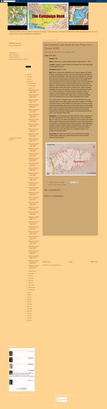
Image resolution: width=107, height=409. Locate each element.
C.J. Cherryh (16, 381)
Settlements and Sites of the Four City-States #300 (33, 111)
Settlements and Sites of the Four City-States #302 (33, 96)
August (30, 273)
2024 (28, 79)
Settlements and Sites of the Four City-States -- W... (33, 101)
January (31, 289)
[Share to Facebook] (76, 182)
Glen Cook (16, 371)
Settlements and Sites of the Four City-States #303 (33, 91)
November (31, 85)
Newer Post (46, 262)
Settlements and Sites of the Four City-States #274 (33, 252)
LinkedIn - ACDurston (14, 57)
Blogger (61, 405)
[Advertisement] (70, 248)
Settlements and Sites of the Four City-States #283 (33, 203)
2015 (28, 308)
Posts (58, 398)
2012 (28, 315)
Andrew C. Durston (16, 43)
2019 (28, 299)
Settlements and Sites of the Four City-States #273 (33, 262)
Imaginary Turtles (61, 184)
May (30, 280)
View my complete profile (15, 45)
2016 (28, 306)
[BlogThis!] (72, 182)
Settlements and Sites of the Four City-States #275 (33, 247)
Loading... (11, 397)
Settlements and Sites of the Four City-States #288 (33, 174)
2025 (28, 76)
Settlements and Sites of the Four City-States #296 (33, 130)
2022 (28, 292)
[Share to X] (74, 182)
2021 (28, 294)
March (30, 285)
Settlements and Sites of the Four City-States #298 (33, 120)
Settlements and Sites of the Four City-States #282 (33, 208)
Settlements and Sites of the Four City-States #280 (33, 223)
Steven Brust (16, 353)
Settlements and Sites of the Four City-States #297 (33, 125)
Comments (59, 400)
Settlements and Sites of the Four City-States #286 (33, 189)
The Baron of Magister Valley (20, 351)
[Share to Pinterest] (77, 182)
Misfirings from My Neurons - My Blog (18, 59)
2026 (28, 74)
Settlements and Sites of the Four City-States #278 (33, 233)
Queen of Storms (17, 358)
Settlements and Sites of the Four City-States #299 (33, 116)
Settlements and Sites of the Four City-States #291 (33, 159)
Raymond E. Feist (17, 359)
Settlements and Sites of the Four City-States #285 (33, 194)
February (31, 287)
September (31, 271)
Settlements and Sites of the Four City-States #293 (33, 150)
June (30, 278)
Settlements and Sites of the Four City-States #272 (33, 267)
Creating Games (13, 52)
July (30, 275)
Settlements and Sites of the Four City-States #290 (33, 164)
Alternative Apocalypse (18, 364)
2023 (28, 81)
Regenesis (15, 380)
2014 (28, 311)
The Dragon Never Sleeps (19, 370)
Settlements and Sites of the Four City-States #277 (33, 238)
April (30, 282)
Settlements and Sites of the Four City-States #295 (33, 135)
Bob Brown (16, 365)
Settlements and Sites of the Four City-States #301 (33, 106)
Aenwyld (54, 184)
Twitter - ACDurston (14, 55)
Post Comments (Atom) (55, 265)
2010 (28, 320)
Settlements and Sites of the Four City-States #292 (33, 155)
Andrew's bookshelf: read (22, 350)
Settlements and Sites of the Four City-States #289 (33, 169)
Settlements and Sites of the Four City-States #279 (33, 228)
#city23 (50, 184)
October (31, 88)
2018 (28, 301)
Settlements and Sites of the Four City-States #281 (33, 213)
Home (71, 262)
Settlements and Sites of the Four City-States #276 (33, 242)
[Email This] (71, 182)
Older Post (94, 262)
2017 (28, 304)
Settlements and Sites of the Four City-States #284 (33, 198)
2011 (28, 318)
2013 (28, 313)
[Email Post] (68, 182)
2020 (28, 297)
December (31, 83)
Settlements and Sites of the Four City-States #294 (33, 145)
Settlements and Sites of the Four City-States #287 (33, 184)
